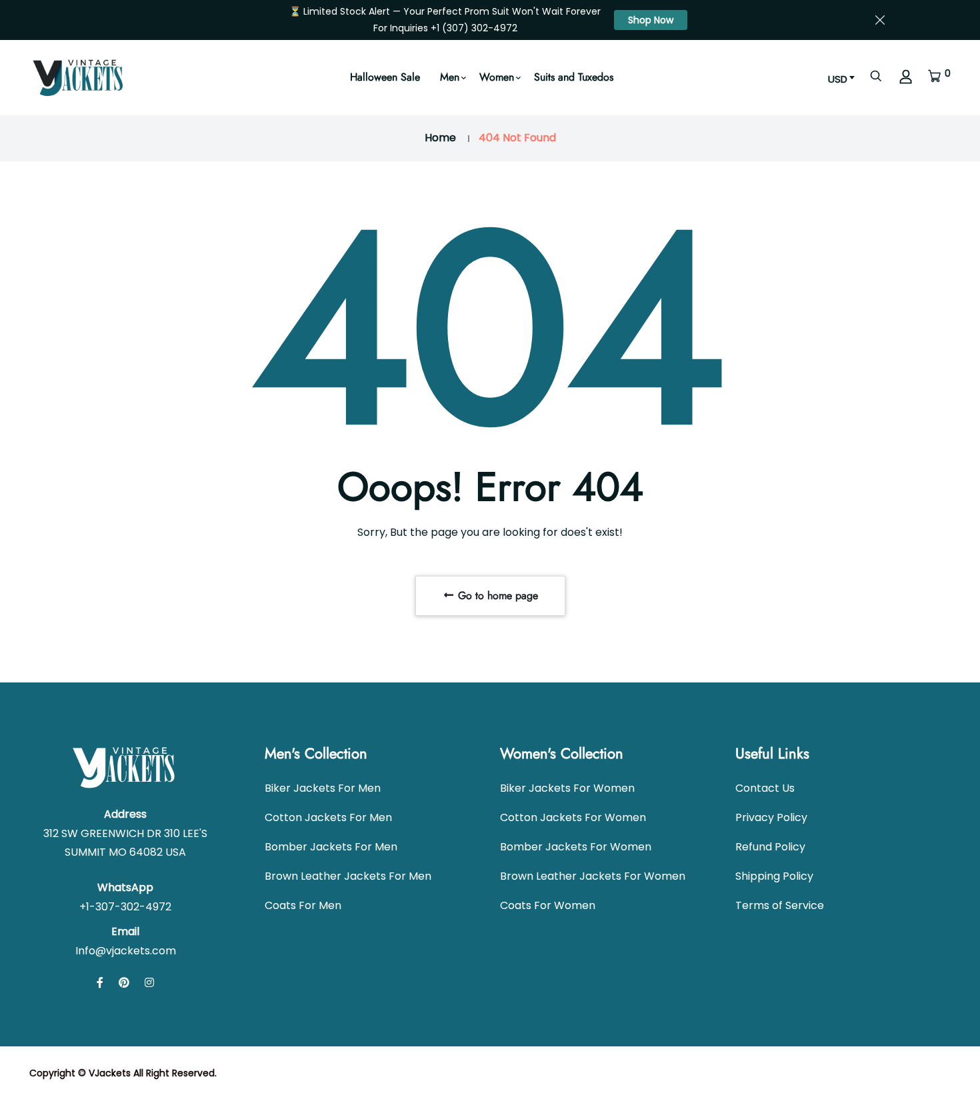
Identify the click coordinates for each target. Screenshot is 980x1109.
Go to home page (496, 595)
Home (440, 137)
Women (496, 77)
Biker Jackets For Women (567, 788)
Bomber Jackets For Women (575, 846)
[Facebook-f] (100, 982)
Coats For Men (303, 905)
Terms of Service (779, 905)
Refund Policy (770, 846)
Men (449, 77)
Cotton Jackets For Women (573, 817)
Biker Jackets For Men (323, 788)
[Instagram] (149, 982)
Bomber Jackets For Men (331, 846)
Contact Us (765, 788)
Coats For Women (547, 905)
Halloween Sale (385, 77)
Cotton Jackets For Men (328, 817)
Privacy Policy (771, 817)
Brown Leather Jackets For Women (592, 876)
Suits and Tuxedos (573, 77)
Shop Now (650, 20)
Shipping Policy (774, 876)
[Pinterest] (124, 982)
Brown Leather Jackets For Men (348, 876)
